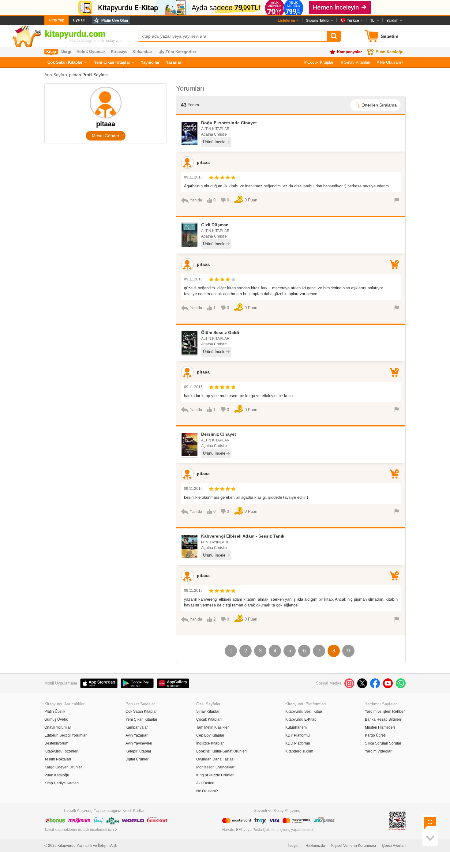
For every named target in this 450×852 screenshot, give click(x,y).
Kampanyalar (349, 52)
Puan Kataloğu (389, 52)
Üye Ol (78, 20)
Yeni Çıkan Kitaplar (112, 62)
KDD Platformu (297, 743)
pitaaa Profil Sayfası (88, 74)
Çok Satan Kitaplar (65, 62)
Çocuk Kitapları (321, 62)
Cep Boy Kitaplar (210, 735)
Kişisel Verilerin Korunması (353, 845)
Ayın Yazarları (137, 735)
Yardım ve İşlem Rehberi (385, 711)
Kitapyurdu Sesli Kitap (303, 711)
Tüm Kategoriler (181, 52)
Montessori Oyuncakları (215, 767)
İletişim (293, 845)
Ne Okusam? (391, 62)
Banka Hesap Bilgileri (383, 719)
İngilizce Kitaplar (210, 743)
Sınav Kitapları (357, 62)
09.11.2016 (193, 177)
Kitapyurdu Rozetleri (61, 751)
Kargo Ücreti (375, 735)
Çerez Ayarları (394, 845)
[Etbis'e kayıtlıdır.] (397, 821)
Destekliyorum (56, 743)
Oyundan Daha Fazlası (215, 759)
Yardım (392, 20)
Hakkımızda (315, 845)
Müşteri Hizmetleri (380, 727)
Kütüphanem (296, 727)
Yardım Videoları (378, 751)
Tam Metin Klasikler (212, 727)
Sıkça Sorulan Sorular (383, 743)
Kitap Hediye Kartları (61, 783)
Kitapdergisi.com (299, 751)
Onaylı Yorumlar (57, 727)
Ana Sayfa (54, 74)
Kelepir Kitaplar (138, 751)
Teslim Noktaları (57, 759)
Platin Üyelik (54, 711)
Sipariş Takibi (317, 20)
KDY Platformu (297, 735)
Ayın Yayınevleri (139, 743)
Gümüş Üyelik (56, 719)
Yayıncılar (150, 62)
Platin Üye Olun (114, 20)
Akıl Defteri (205, 783)
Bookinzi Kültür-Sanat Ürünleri (221, 751)
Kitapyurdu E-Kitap (301, 719)
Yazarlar (173, 62)
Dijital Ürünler (137, 759)
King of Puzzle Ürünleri (215, 775)
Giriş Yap (56, 20)
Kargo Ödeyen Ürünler (63, 767)
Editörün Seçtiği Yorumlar (65, 735)
